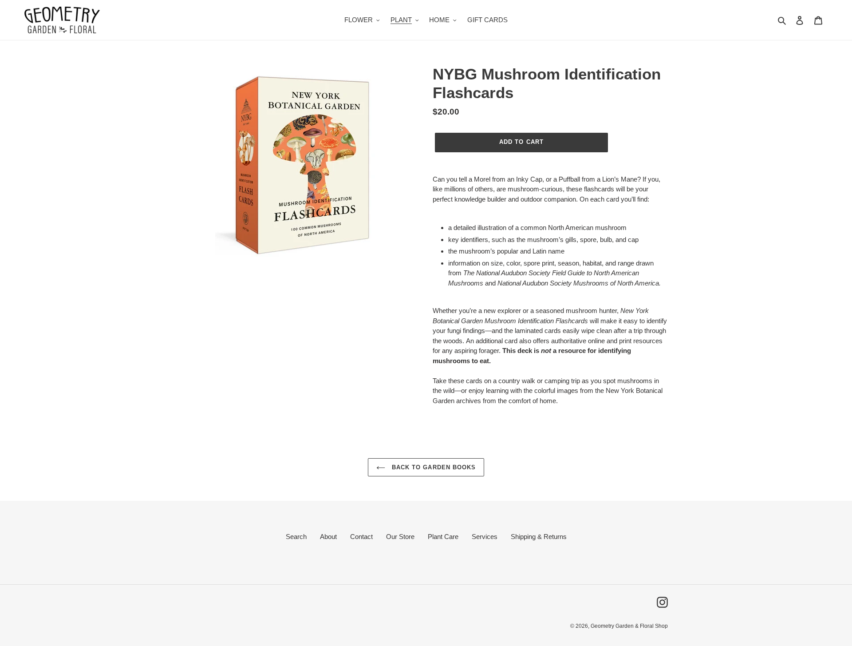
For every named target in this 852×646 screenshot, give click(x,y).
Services (484, 536)
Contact (361, 536)
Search (296, 536)
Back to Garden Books (433, 467)
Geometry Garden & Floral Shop (629, 626)
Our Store (400, 536)
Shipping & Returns (539, 536)
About (328, 536)
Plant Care (443, 536)
